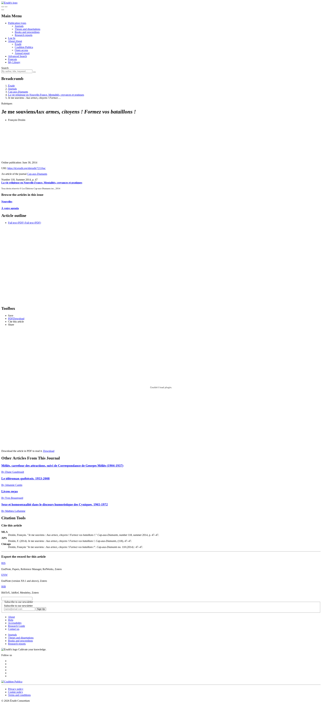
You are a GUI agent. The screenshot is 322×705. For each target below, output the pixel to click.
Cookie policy (15, 692)
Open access (21, 50)
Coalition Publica (24, 47)
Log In (11, 38)
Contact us (13, 629)
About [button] (11, 41)
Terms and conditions (19, 695)
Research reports (23, 35)
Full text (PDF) (16, 222)
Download (48, 451)
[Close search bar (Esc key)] (6, 6)
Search (5, 68)
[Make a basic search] (2, 6)
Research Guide (16, 626)
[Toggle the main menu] (2, 9)
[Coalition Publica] (11, 681)
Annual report (22, 53)
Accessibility (15, 623)
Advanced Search (17, 56)
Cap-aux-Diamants (18, 91)
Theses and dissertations (27, 29)
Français (12, 59)
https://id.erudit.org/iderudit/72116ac (26, 168)
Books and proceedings (27, 32)
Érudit (18, 44)
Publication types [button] (17, 23)
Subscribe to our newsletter (18, 605)
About (18, 41)
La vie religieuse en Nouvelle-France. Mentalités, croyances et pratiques (46, 94)
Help (10, 620)
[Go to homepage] (9, 2)
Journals (19, 26)
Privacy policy (15, 689)
